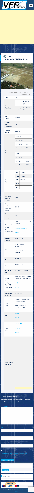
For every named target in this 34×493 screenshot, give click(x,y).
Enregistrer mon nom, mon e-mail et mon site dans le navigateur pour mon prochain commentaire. (15, 455)
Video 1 (17, 314)
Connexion (17, 491)
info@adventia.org (20, 283)
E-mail (3, 435)
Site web (3, 443)
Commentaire (4, 406)
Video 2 (17, 318)
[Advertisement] (17, 27)
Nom (2, 428)
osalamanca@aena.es (21, 228)
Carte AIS (17, 328)
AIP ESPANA (18, 324)
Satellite (17, 332)
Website (17, 232)
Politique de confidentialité (23, 490)
